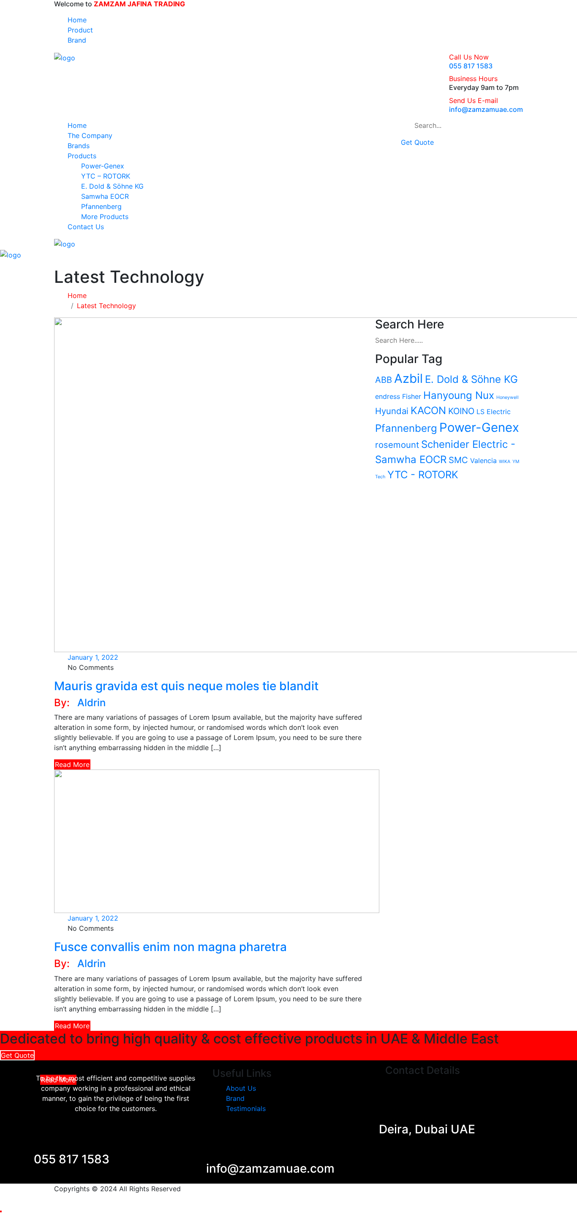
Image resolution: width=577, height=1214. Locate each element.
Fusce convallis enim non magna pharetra (170, 947)
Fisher (411, 396)
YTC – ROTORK (105, 176)
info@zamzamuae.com (486, 109)
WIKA (504, 461)
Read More (72, 764)
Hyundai (391, 411)
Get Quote (417, 142)
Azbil (408, 378)
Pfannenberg (101, 206)
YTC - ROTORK (422, 475)
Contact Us (86, 226)
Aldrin (91, 702)
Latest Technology (106, 305)
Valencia (483, 460)
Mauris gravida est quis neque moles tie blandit (186, 686)
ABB (383, 379)
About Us (241, 1088)
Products (82, 156)
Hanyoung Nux (458, 395)
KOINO (461, 411)
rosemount (397, 444)
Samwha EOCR (105, 196)
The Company (90, 135)
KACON (428, 410)
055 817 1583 (471, 66)
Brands (79, 145)
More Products (104, 216)
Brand (77, 40)
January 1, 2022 (93, 657)
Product (80, 30)
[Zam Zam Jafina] (64, 57)
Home (77, 20)
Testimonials (246, 1108)
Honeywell (507, 397)
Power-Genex (102, 166)
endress (387, 396)
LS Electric (493, 411)
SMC (458, 460)
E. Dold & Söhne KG (112, 186)
